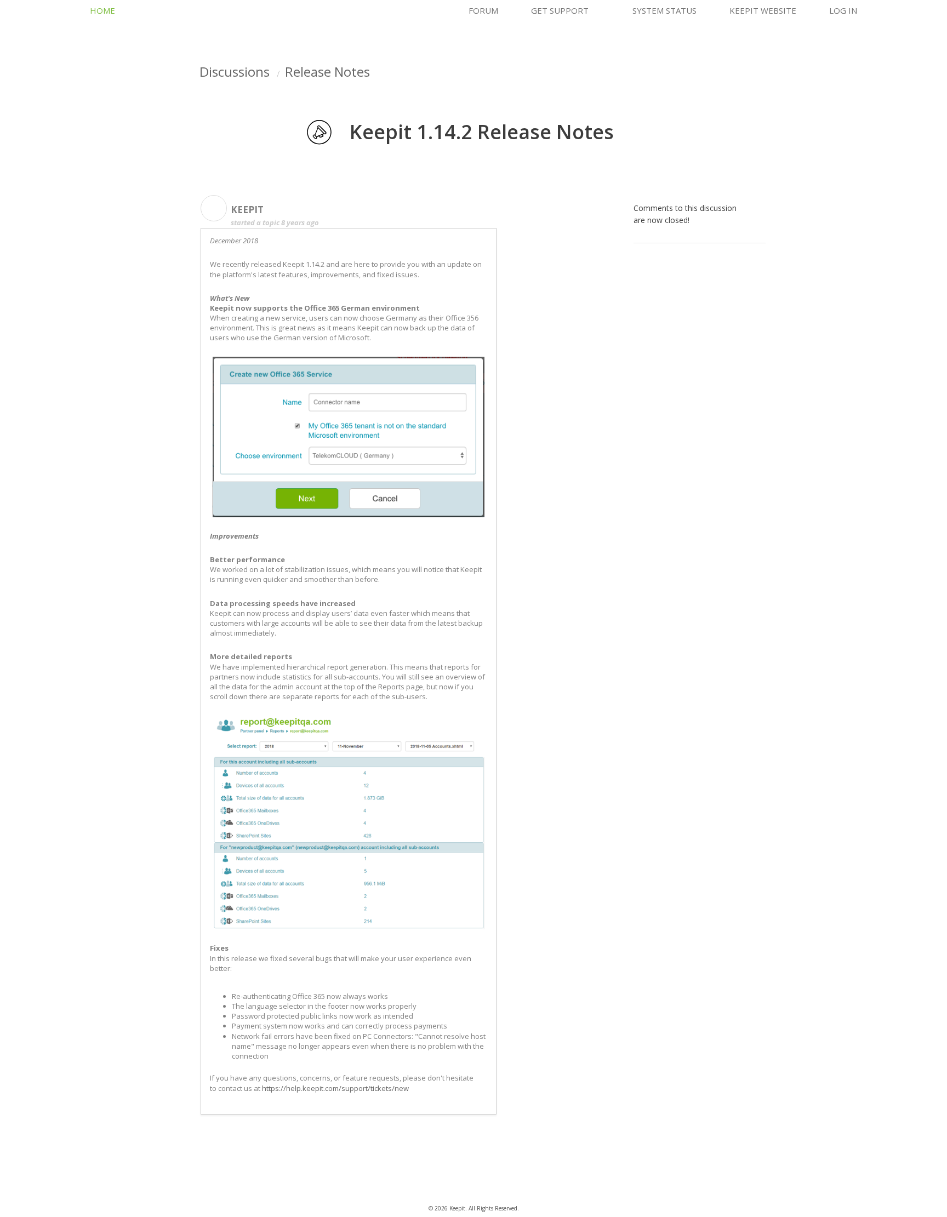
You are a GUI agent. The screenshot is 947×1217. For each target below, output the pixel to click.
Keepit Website (762, 10)
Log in (843, 10)
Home (102, 10)
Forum (483, 10)
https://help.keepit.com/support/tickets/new (335, 1088)
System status (664, 10)
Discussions (234, 71)
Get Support (560, 10)
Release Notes (327, 71)
